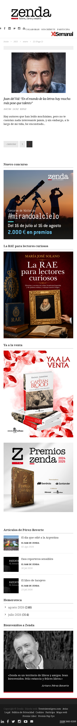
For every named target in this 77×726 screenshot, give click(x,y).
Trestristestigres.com (49, 708)
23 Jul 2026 (27, 589)
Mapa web (61, 712)
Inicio (6, 41)
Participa (50, 712)
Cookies (40, 712)
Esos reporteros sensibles (37, 559)
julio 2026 (14, 615)
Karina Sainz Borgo (15, 109)
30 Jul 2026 (27, 568)
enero (25, 41)
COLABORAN (33, 29)
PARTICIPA (63, 29)
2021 (16, 41)
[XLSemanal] (62, 33)
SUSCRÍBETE (48, 29)
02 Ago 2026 (27, 546)
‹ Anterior (11, 144)
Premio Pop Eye (46, 716)
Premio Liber (30, 716)
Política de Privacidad (23, 712)
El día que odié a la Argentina (40, 537)
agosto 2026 (16, 607)
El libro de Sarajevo (33, 580)
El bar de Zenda (30, 543)
